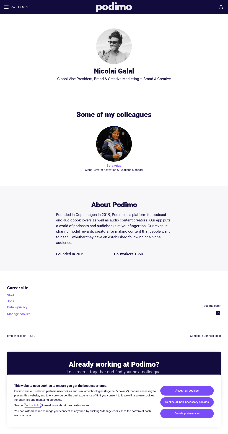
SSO (32, 336)
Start (10, 295)
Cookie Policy (32, 405)
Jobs (10, 301)
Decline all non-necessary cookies (187, 402)
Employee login (16, 336)
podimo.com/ (212, 305)
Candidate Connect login (205, 336)
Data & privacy (17, 307)
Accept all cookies (187, 390)
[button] (221, 7)
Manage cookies (18, 314)
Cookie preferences (187, 413)
